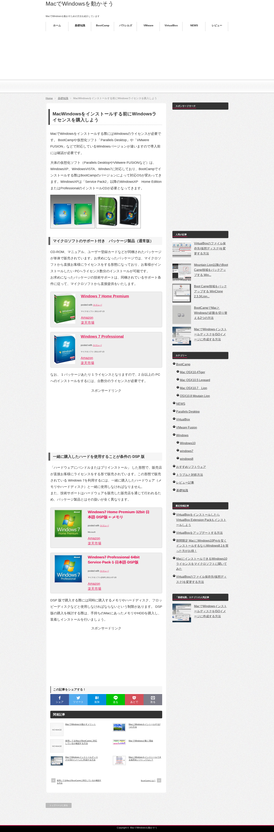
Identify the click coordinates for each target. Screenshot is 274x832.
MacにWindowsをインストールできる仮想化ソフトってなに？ (145, 758)
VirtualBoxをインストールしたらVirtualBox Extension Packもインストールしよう (201, 519)
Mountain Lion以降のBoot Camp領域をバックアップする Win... (211, 270)
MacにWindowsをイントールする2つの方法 (144, 725)
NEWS (180, 403)
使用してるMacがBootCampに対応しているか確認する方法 (81, 742)
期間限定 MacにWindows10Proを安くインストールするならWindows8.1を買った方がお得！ (202, 545)
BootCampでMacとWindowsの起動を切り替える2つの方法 (210, 312)
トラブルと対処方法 (189, 474)
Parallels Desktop (188, 411)
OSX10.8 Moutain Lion (195, 396)
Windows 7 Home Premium (105, 296)
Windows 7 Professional (102, 336)
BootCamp (183, 364)
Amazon (87, 317)
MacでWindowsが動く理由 (141, 741)
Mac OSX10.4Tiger (192, 372)
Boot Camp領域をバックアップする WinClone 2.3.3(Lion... (210, 291)
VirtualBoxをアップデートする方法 (199, 532)
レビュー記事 (185, 482)
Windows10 (188, 443)
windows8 (186, 458)
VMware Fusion (186, 427)
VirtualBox (183, 419)
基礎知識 (63, 98)
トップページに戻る (58, 805)
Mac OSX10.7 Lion (193, 388)
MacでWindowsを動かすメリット (80, 724)
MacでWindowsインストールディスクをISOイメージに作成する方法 (81, 758)
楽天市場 (87, 323)
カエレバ (97, 305)
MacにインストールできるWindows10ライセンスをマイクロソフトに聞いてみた (201, 563)
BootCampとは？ (148, 781)
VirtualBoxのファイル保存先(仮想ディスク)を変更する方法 (210, 248)
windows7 (186, 451)
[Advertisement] (137, 67)
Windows (182, 435)
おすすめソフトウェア (191, 466)
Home (49, 98)
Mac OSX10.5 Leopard (195, 380)
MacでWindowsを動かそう (80, 4)
